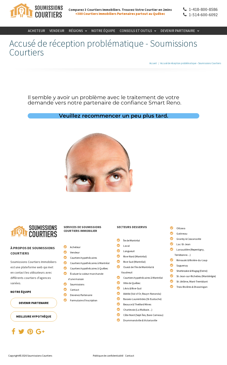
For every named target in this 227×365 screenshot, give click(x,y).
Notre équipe (103, 30)
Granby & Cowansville (188, 239)
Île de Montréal (131, 240)
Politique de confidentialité (108, 355)
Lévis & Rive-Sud (132, 288)
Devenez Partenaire (81, 295)
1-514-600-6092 (203, 14)
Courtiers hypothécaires (83, 257)
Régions (76, 30)
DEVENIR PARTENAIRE (34, 303)
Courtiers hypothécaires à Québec (89, 268)
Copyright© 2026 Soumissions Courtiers (30, 355)
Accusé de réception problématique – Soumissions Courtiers (190, 63)
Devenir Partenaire (177, 30)
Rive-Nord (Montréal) (135, 256)
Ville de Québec (132, 283)
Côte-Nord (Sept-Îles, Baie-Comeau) (143, 315)
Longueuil (129, 251)
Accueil (153, 63)
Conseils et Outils (136, 30)
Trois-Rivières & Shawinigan (191, 286)
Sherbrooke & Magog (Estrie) (191, 270)
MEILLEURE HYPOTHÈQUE (33, 316)
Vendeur (56, 30)
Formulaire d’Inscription (83, 300)
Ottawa (180, 228)
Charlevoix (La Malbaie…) (137, 309)
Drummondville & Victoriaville (140, 320)
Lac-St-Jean (183, 244)
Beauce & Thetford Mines (137, 304)
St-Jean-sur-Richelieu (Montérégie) (196, 276)
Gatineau (181, 233)
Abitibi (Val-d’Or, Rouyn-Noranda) (142, 293)
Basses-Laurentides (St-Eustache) (142, 299)
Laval (126, 245)
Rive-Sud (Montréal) (134, 261)
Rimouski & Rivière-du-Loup (191, 260)
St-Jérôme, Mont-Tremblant (192, 281)
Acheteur (36, 30)
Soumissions (77, 284)
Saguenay (182, 265)
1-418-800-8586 (203, 9)
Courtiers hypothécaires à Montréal (90, 263)
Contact (74, 289)
